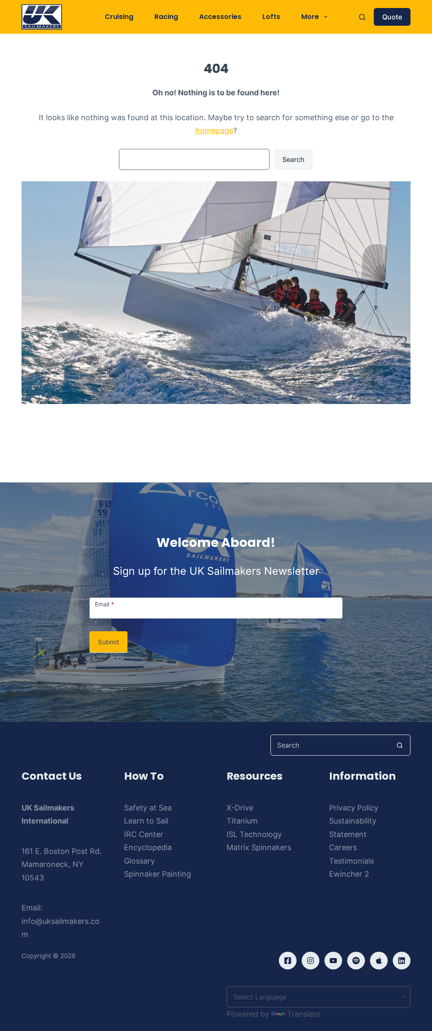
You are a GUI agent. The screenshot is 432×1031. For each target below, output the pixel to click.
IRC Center (143, 834)
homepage (214, 130)
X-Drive (240, 807)
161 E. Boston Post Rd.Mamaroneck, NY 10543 (62, 864)
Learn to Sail (146, 820)
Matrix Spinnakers (259, 847)
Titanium (242, 820)
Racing (166, 17)
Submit (108, 642)
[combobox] (330, 745)
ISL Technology (254, 834)
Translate (303, 1013)
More (310, 17)
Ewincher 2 (349, 873)
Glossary (139, 860)
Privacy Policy (353, 807)
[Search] (362, 17)
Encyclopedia (148, 847)
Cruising (119, 17)
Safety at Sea (148, 807)
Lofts (271, 17)
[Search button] (400, 745)
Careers (343, 847)
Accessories (220, 17)
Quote (392, 17)
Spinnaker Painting (157, 873)
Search (293, 159)
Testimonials (351, 860)
